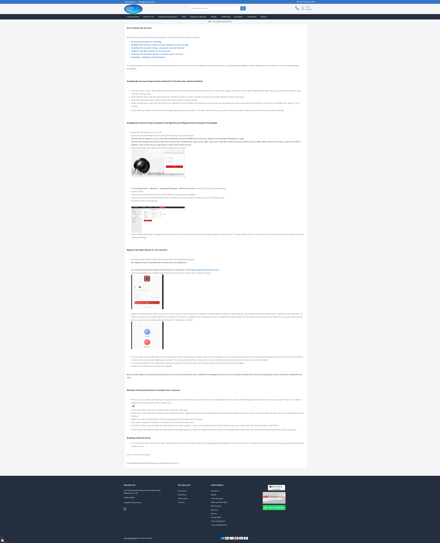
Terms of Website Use (219, 525)
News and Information (219, 502)
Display (214, 17)
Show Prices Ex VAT (306, 2)
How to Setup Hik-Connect (222, 21)
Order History (183, 498)
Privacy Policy (216, 517)
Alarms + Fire (148, 17)
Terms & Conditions (218, 521)
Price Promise (216, 506)
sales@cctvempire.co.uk (133, 502)
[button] (306, 8)
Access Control (133, 17)
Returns (214, 513)
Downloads (238, 17)
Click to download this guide (139, 455)
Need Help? (130, 2)
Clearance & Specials (198, 17)
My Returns (182, 495)
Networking (225, 17)
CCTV (184, 17)
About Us (214, 510)
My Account (182, 491)
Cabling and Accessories (167, 17)
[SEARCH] (243, 8)
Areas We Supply (217, 498)
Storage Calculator (146, 2)
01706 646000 (129, 497)
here (201, 139)
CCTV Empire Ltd (130, 538)
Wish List (181, 502)
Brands (264, 17)
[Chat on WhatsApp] (274, 507)
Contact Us (215, 491)
